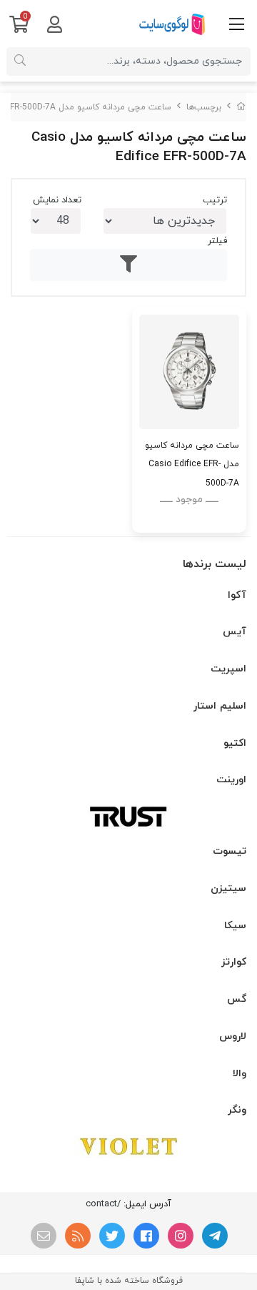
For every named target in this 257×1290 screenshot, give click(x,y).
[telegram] (215, 1236)
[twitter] (112, 1236)
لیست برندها (214, 564)
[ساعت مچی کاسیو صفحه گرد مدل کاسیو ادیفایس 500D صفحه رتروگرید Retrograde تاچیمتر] (189, 372)
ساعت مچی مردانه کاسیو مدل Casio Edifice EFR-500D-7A (192, 464)
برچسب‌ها (203, 107)
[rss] (78, 1236)
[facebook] (146, 1236)
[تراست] (128, 816)
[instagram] (180, 1236)
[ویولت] (128, 1146)
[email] (43, 1236)
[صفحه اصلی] (241, 107)
